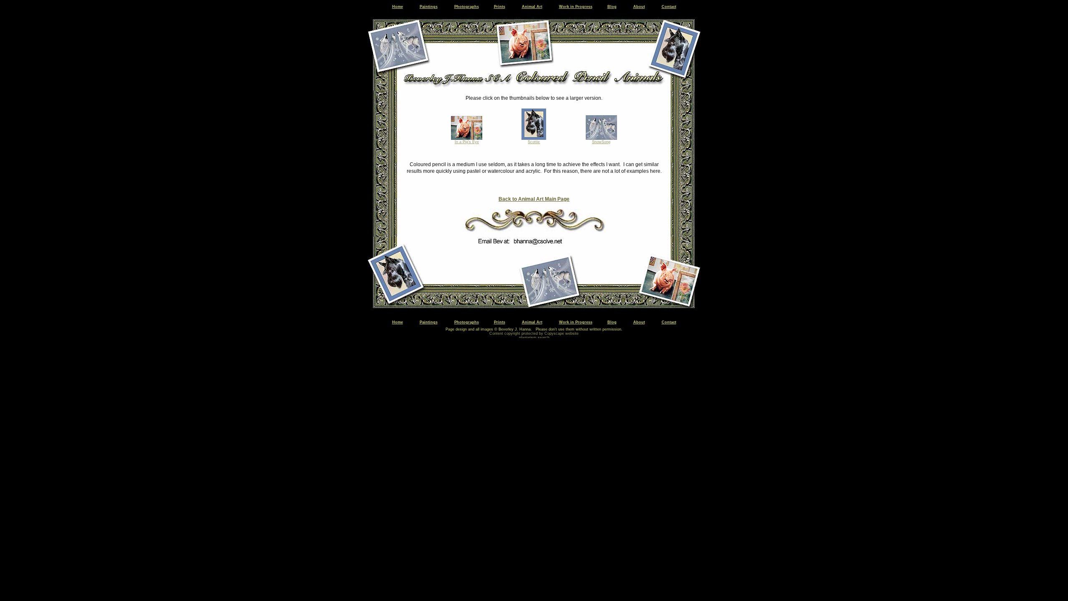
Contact (669, 7)
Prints (499, 7)
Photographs (466, 7)
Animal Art (532, 7)
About (639, 7)
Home (397, 7)
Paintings (429, 7)
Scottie (534, 142)
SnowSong (601, 142)
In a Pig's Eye (467, 142)
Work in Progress (575, 7)
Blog (612, 7)
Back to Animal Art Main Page (534, 199)
